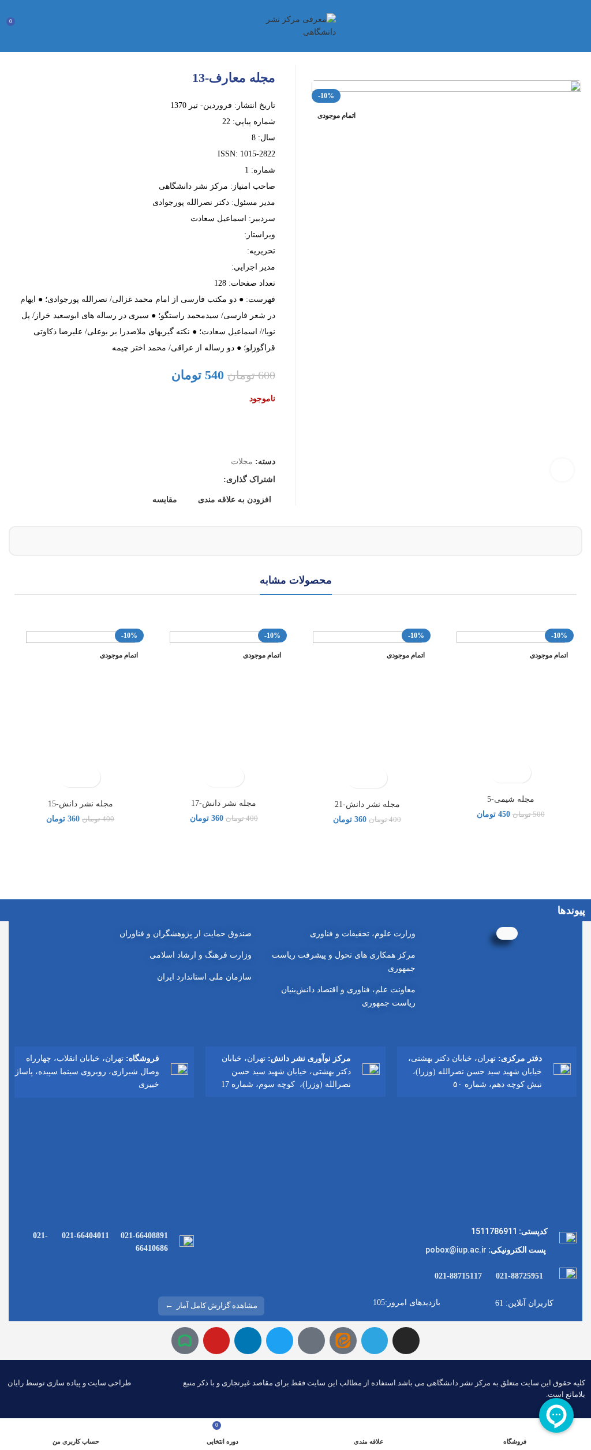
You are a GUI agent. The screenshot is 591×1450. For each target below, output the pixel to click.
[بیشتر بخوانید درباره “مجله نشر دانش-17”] (234, 777)
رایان (16, 1382)
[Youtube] (216, 1340)
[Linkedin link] (174, 479)
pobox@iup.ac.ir (456, 1249)
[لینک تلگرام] (160, 479)
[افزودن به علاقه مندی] (501, 773)
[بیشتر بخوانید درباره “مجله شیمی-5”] (521, 773)
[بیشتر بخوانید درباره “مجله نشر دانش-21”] (377, 778)
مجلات (242, 461)
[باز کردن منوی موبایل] (577, 26)
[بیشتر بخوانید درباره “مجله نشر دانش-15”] (90, 777)
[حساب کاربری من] (37, 26)
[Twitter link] (200, 479)
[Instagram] (406, 1340)
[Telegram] (374, 1340)
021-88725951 (519, 1276)
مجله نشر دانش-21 (367, 804)
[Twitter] (279, 1340)
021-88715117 (458, 1276)
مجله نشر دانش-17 (223, 803)
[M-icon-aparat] (311, 1340)
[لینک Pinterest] (187, 479)
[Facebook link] (213, 479)
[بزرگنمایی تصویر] (562, 469)
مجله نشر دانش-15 (80, 803)
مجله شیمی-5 (510, 799)
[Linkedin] (247, 1340)
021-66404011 (85, 1235)
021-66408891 (144, 1235)
